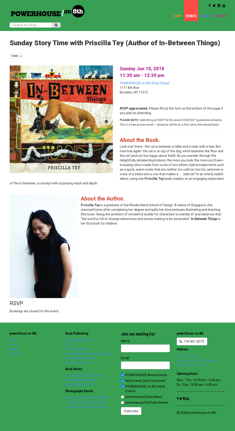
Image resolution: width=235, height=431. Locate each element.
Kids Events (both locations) (145, 381)
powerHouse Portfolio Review (86, 397)
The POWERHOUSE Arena (84, 375)
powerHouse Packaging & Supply (89, 353)
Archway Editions (77, 349)
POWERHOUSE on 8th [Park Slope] (144, 83)
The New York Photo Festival (86, 402)
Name (125, 341)
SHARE (15, 56)
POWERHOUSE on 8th (81, 380)
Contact (220, 16)
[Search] (56, 25)
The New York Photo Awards (86, 406)
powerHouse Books (79, 340)
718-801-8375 (193, 341)
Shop (178, 16)
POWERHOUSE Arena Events (146, 375)
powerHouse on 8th (23, 333)
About (205, 16)
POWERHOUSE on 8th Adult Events (145, 389)
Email (125, 358)
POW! (69, 344)
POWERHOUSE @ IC (79, 385)
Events (191, 16)
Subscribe (131, 411)
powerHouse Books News (144, 397)
